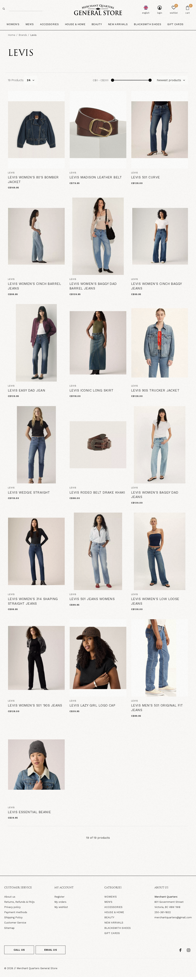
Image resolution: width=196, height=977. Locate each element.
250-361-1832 (162, 912)
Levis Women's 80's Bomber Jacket (33, 179)
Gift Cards (175, 24)
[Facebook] (180, 950)
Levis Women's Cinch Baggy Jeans (156, 286)
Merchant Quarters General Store (37, 968)
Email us (50, 949)
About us (9, 896)
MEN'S (108, 901)
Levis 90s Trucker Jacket (155, 390)
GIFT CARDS (112, 933)
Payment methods (15, 912)
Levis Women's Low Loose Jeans (155, 601)
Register (59, 896)
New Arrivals (118, 24)
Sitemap (9, 928)
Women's (13, 24)
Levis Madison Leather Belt (95, 177)
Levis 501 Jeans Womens (92, 599)
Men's (29, 24)
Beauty (96, 24)
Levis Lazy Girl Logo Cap (92, 705)
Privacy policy (12, 907)
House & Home (75, 24)
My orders (60, 901)
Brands (23, 35)
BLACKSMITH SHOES (117, 928)
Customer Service (15, 922)
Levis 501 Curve (145, 177)
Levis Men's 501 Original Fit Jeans (157, 707)
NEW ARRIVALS (113, 922)
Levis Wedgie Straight (29, 492)
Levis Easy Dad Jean (26, 390)
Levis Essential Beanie (29, 812)
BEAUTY (109, 917)
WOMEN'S (110, 896)
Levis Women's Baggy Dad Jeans (154, 495)
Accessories (49, 24)
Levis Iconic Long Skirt (91, 390)
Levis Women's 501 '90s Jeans (35, 705)
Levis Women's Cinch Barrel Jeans (34, 286)
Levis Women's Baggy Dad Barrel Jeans (93, 286)
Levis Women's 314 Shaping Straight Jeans (33, 601)
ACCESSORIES (113, 907)
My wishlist (61, 907)
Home (11, 35)
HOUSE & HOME (114, 912)
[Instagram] (188, 950)
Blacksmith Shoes (147, 24)
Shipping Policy (13, 917)
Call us (19, 949)
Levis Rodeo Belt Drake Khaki (97, 492)
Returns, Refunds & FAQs (19, 901)
